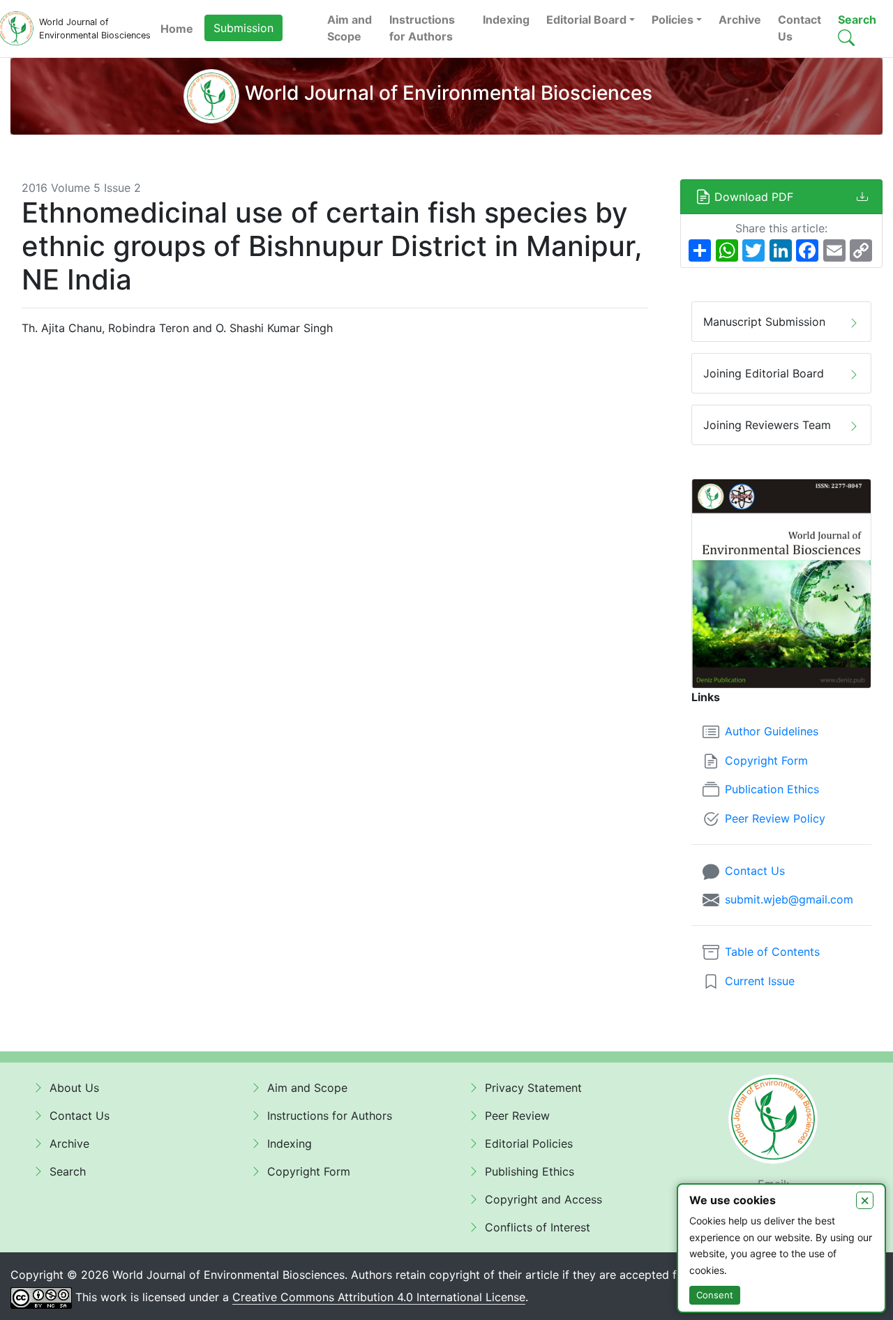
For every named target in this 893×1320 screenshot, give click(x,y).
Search (857, 20)
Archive (740, 20)
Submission (243, 28)
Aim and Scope (349, 28)
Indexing (506, 20)
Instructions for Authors (422, 28)
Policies (672, 20)
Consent (714, 1294)
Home (176, 29)
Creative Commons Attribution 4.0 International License (378, 1297)
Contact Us (799, 28)
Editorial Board (586, 20)
